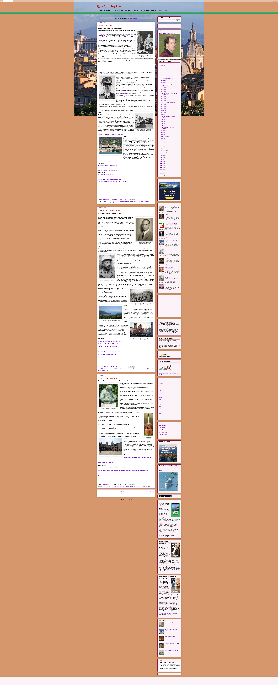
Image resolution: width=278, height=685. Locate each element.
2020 (161, 183)
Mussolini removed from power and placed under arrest (110, 167)
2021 (161, 181)
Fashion (160, 408)
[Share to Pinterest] (134, 199)
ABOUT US (106, 13)
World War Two (114, 202)
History (160, 417)
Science (160, 433)
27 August (163, 85)
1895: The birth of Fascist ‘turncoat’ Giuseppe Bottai (109, 179)
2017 (161, 189)
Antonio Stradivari (107, 486)
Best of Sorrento (162, 445)
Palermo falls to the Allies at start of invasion (108, 165)
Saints (160, 431)
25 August (163, 89)
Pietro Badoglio (101, 35)
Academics (161, 399)
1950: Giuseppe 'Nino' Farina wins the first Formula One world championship (115, 357)
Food (160, 413)
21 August (163, 100)
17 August (163, 114)
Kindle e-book (162, 588)
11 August (163, 128)
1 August (163, 156)
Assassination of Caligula (170, 224)
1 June (166, 250)
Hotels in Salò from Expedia (105, 161)
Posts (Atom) (129, 499)
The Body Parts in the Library (165, 631)
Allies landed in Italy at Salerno (125, 93)
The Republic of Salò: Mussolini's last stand (108, 343)
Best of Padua (162, 448)
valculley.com (162, 454)
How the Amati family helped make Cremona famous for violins (112, 460)
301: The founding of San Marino (105, 174)
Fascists (118, 368)
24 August (163, 91)
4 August (163, 148)
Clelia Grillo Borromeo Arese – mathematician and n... (168, 95)
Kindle (166, 554)
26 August (163, 87)
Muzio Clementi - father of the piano (106, 462)
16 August (163, 116)
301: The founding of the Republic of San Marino (109, 351)
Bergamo (114, 486)
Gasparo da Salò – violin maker (108, 378)
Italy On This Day (109, 6)
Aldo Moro (106, 368)
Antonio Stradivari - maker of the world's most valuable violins (138, 457)
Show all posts (133, 18)
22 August (163, 98)
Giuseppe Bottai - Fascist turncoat (109, 210)
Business (161, 406)
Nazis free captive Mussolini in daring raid (107, 170)
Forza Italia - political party (171, 241)
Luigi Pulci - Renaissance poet (168, 120)
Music (135, 486)
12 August (163, 126)
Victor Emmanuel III (106, 202)
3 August (163, 150)
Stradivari (142, 486)
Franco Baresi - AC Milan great (167, 51)
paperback (161, 554)
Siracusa (100, 202)
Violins (149, 486)
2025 (161, 173)
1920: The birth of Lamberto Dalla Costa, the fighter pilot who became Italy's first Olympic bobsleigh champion (123, 470)
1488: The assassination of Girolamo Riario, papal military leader (112, 467)
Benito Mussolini (112, 368)
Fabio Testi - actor (165, 154)
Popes (160, 429)
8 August (163, 137)
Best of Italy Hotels (163, 452)
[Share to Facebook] (133, 199)
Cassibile (106, 201)
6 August (163, 141)
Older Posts (151, 491)
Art (159, 403)
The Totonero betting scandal (171, 302)
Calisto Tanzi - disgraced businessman (170, 286)
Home (99, 13)
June (162, 161)
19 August (163, 107)
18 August (163, 109)
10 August (163, 130)
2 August (163, 152)
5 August (163, 143)
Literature (161, 420)
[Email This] (128, 199)
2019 (161, 185)
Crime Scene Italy (163, 450)
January (163, 171)
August (163, 83)
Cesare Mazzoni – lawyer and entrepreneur (168, 103)
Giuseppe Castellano (113, 201)
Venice (145, 486)
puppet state (109, 73)
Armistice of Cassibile (105, 25)
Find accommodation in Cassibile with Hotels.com (110, 134)
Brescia (117, 486)
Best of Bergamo (162, 443)
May (162, 163)
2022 (161, 179)
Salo (146, 201)
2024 (161, 175)
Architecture (161, 401)
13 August (163, 124)
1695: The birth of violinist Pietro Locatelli (107, 354)
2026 (161, 81)
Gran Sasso (120, 201)
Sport (160, 436)
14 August (163, 122)
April (162, 165)
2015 (161, 193)
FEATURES (113, 13)
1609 (102, 486)
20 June (166, 232)
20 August (163, 105)
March (163, 167)
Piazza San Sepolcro (142, 368)
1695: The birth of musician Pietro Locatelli (107, 177)
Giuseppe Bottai (123, 368)
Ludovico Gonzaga (129, 486)
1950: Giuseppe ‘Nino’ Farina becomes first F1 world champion (112, 181)
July (162, 159)
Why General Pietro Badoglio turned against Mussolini (110, 341)
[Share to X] (131, 199)
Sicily (148, 201)
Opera (160, 424)
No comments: (123, 199)
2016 (161, 191)
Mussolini (135, 201)
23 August (163, 93)
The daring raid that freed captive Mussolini (107, 346)
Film (160, 410)
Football (160, 415)
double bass (122, 486)
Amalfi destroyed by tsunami (171, 668)
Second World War (104, 370)
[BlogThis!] (130, 199)
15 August (163, 118)
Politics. (160, 426)
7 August (163, 139)
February (163, 168)
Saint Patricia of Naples (170, 277)
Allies (102, 201)
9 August (163, 132)
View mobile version (126, 494)
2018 (161, 187)
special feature (167, 487)
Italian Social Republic (128, 201)
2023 (161, 177)
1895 (102, 368)
